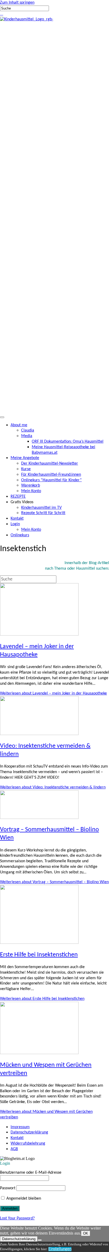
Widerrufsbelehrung (28, 1143)
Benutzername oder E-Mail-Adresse (30, 1173)
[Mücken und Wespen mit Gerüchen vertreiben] (39, 1053)
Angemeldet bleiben (23, 1198)
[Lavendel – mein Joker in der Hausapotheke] (39, 634)
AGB (14, 1149)
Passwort (7, 1188)
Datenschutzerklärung (29, 1132)
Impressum (20, 1127)
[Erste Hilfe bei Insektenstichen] (39, 943)
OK (85, 1233)
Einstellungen (59, 1249)
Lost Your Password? (17, 1218)
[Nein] (40, 1240)
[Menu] (2, 417)
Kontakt (17, 1138)
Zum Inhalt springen (17, 3)
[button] (0, 14)
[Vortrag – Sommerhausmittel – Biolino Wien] (39, 818)
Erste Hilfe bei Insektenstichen (39, 955)
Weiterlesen (53, 693)
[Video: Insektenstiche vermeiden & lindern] (39, 734)
